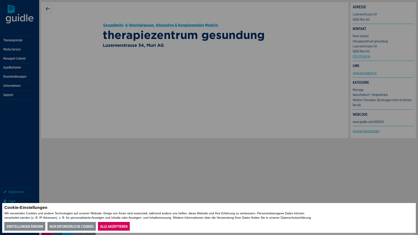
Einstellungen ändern (25, 226)
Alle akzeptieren (114, 226)
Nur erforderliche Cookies (72, 226)
